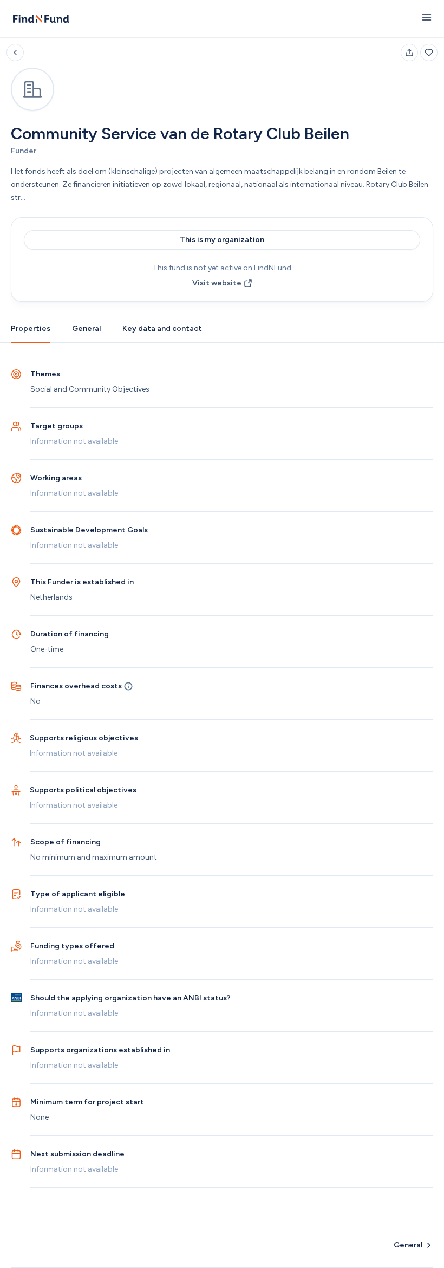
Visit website (216, 283)
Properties (30, 328)
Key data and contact (162, 328)
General (86, 328)
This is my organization (222, 239)
